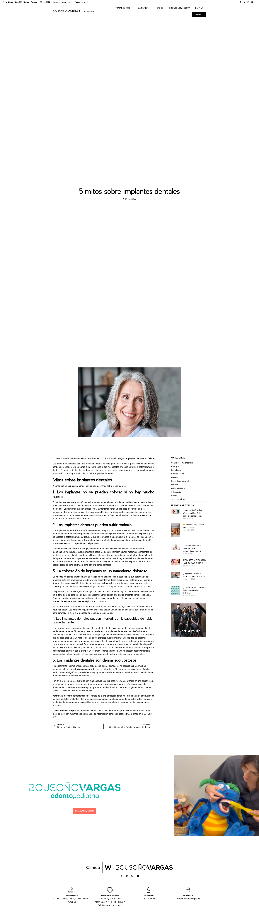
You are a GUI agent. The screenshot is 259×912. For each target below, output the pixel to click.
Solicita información (98, 714)
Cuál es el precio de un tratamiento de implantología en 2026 (192, 548)
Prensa (174, 496)
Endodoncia (176, 470)
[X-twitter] (244, 2)
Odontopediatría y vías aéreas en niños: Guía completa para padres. (192, 513)
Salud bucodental (178, 499)
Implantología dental (180, 481)
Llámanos (149, 895)
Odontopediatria (178, 488)
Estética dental (177, 474)
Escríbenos (188, 895)
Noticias (174, 485)
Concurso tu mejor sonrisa (182, 463)
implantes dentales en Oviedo (94, 710)
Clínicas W (133, 710)
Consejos (175, 466)
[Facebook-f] (240, 2)
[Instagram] (248, 2)
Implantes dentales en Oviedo (139, 458)
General (174, 477)
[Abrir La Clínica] (150, 7)
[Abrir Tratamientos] (131, 7)
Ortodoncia (176, 492)
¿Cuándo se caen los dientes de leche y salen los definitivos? (194, 590)
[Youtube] (252, 2)
